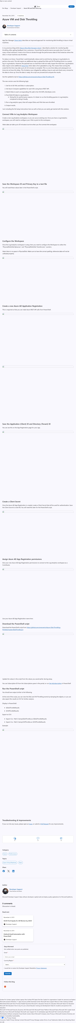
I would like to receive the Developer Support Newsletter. (25, 968)
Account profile (26, 1001)
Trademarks (54, 1020)
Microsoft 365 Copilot (65, 1010)
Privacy (32, 1020)
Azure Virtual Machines (9, 862)
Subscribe (7, 973)
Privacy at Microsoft (55, 1014)
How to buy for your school (22, 1006)
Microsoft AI (3, 1010)
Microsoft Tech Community (56, 1012)
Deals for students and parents (59, 1006)
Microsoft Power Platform (42, 1010)
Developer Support (15, 8)
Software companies (13, 1014)
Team (20, 862)
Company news (45, 1014)
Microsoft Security (12, 1010)
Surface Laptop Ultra (21, 999)
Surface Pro (3, 999)
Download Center (35, 1001)
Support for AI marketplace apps (39, 1012)
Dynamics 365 (22, 1010)
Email (6, 952)
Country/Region (9, 960)
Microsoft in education (37, 1003)
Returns (57, 1001)
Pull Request (45, 824)
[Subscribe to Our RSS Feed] (5, 987)
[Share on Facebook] (3, 871)
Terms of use (47, 1020)
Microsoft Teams (54, 1010)
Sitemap (17, 1020)
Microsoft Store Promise (14, 1003)
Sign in (71, 6)
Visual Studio (22, 1014)
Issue (30, 824)
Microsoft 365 (30, 1010)
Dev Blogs (5, 8)
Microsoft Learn (25, 1012)
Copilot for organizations (50, 999)
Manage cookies (39, 1020)
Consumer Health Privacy (7, 1020)
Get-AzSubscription (55, 683)
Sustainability (16, 1016)
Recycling (68, 1020)
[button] (38, 129)
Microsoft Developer (14, 1012)
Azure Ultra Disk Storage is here (30, 48)
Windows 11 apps (16, 1001)
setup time (25, 66)
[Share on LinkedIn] (13, 871)
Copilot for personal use (64, 999)
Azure (4, 854)
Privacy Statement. (41, 968)
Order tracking (63, 1001)
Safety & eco (61, 1020)
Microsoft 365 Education (7, 1006)
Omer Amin (18, 40)
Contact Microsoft (25, 1020)
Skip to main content (6, 1)
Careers (29, 1014)
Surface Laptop (11, 999)
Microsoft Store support (47, 1001)
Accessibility (8, 1016)
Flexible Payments (26, 1003)
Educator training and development (40, 1006)
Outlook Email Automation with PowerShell (14, 935)
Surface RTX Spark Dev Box (35, 999)
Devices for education (50, 1003)
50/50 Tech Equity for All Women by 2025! (18, 921)
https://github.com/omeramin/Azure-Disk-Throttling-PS (36, 77)
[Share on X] (8, 871)
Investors (64, 1014)
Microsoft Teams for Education (65, 1003)
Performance (12, 854)
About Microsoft (36, 1014)
